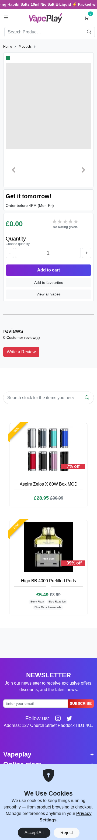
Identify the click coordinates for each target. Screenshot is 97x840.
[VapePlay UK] (45, 17)
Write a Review (21, 352)
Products (25, 46)
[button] (6, 17)
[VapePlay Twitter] (67, 718)
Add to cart (48, 270)
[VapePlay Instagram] (56, 718)
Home (7, 46)
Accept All (34, 832)
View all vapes (48, 294)
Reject (66, 832)
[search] (89, 32)
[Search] (87, 398)
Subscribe (81, 703)
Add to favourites (48, 282)
